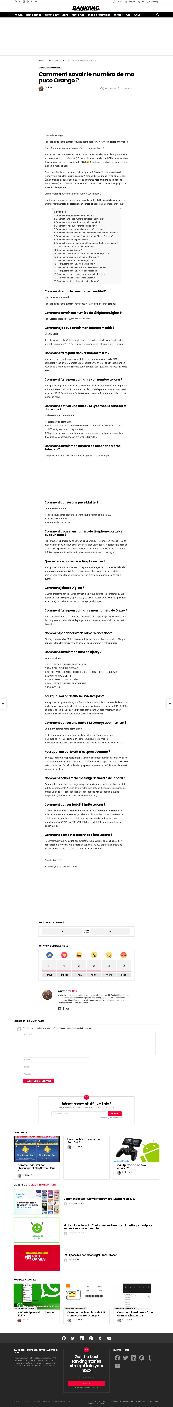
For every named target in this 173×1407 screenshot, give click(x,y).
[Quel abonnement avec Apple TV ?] (3, 703)
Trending (154, 2)
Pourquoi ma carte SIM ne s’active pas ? (76, 264)
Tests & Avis (78, 15)
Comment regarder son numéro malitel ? (75, 215)
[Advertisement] (86, 36)
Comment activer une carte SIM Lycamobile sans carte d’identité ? (87, 232)
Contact (100, 1404)
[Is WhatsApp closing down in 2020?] (37, 1296)
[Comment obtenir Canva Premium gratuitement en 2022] (37, 1202)
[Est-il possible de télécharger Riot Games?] (37, 1258)
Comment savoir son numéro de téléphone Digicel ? (80, 219)
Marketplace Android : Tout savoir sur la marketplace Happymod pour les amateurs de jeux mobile (108, 1227)
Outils (136, 15)
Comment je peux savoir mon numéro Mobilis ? (78, 222)
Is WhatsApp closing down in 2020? (35, 1314)
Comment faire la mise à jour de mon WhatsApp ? (135, 1314)
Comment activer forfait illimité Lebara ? (76, 278)
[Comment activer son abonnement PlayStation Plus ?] (37, 1149)
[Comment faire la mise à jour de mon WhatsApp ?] (136, 1296)
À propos (92, 1401)
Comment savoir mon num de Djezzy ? (75, 260)
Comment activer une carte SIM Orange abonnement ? (82, 267)
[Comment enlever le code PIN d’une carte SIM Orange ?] (86, 1296)
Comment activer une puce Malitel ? (72, 239)
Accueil (19, 15)
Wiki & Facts (104, 1401)
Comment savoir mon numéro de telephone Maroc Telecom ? (84, 236)
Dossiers (118, 15)
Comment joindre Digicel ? (69, 250)
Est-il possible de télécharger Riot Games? (90, 1255)
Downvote (110, 931)
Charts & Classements (56, 15)
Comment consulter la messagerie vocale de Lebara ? (82, 274)
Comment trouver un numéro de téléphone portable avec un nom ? (87, 243)
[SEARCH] (157, 14)
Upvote (62, 931)
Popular (131, 2)
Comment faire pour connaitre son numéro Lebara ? (80, 229)
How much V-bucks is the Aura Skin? (83, 1140)
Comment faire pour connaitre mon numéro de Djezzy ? (83, 253)
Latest (119, 2)
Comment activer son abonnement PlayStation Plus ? (36, 1168)
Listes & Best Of (33, 15)
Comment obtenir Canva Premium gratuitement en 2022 (99, 1199)
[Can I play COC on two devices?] (136, 1149)
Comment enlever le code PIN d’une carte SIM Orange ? (86, 1314)
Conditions (140, 1401)
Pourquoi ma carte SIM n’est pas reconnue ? (77, 271)
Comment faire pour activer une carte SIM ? (76, 226)
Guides (91, 1404)
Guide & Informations (99, 15)
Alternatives (153, 1401)
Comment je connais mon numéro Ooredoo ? (78, 257)
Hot (142, 2)
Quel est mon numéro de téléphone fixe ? (76, 246)
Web (128, 15)
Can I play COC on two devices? (131, 1166)
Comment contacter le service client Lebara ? (78, 281)
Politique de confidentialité (122, 1401)
